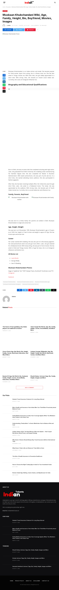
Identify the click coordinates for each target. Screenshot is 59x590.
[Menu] (4, 2)
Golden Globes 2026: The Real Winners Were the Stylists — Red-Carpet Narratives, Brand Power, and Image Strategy (32, 432)
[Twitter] (4, 78)
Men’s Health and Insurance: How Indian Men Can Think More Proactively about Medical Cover (34, 408)
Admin (9, 25)
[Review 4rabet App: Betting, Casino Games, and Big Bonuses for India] (7, 475)
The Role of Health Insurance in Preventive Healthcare (27, 456)
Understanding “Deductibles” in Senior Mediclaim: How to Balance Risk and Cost (33, 424)
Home (4, 7)
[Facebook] (4, 75)
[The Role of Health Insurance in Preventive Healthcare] (7, 458)
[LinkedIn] (4, 81)
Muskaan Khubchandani (9, 281)
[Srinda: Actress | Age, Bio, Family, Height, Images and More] (7, 560)
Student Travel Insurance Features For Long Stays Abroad (28, 399)
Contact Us (45, 580)
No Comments (35, 25)
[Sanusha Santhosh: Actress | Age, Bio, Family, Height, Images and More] (7, 568)
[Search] (55, 2)
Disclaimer (36, 580)
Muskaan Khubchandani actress (25, 281)
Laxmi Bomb (14, 258)
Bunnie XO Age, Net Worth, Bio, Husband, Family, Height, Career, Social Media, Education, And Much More (15, 377)
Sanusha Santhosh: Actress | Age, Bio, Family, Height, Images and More (31, 566)
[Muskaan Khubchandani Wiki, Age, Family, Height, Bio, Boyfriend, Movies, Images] (29, 50)
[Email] (4, 91)
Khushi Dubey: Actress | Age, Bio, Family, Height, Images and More (43, 377)
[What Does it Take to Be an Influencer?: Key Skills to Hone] (7, 450)
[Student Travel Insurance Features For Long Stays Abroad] (7, 401)
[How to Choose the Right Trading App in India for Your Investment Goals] (7, 466)
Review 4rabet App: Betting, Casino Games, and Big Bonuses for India (31, 472)
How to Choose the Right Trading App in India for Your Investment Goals (32, 464)
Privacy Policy (19, 580)
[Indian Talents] (29, 2)
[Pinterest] (4, 88)
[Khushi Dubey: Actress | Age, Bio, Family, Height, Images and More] (43, 367)
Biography (8, 7)
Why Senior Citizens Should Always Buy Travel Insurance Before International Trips (33, 440)
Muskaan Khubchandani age (42, 281)
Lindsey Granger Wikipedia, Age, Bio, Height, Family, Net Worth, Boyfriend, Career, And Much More (41, 353)
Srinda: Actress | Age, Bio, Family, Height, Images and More (28, 558)
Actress (5, 11)
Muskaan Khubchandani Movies (30, 284)
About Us (28, 580)
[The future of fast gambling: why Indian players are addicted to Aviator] (16, 317)
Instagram (11, 273)
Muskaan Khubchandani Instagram (12, 284)
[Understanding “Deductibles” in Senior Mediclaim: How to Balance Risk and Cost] (7, 425)
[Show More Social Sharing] (37, 29)
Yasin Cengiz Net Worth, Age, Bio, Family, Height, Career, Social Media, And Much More (43, 328)
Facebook (11, 277)
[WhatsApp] (4, 85)
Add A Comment (29, 387)
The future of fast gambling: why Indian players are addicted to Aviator (15, 327)
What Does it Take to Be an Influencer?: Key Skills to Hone (28, 448)
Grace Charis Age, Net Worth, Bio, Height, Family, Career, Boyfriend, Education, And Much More (15, 353)
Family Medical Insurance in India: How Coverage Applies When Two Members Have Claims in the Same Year (33, 416)
